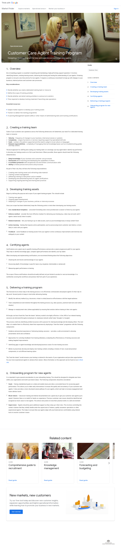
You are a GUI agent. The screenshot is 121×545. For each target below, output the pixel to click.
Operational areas (38, 9)
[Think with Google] (10, 3)
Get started (16, 512)
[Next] (109, 463)
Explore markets (24, 9)
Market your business (56, 9)
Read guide (13, 480)
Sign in (116, 9)
